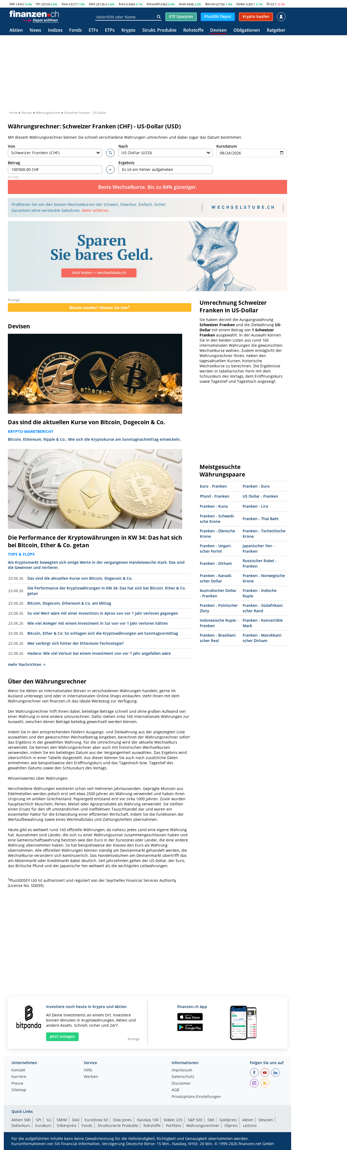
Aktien (16, 30)
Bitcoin (210, 4)
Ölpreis (231, 1125)
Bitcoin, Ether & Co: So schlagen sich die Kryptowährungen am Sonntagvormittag (102, 633)
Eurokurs (43, 1125)
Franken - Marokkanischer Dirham (262, 638)
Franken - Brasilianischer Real (218, 638)
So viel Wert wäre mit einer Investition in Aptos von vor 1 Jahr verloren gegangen (102, 613)
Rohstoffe (193, 30)
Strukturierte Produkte (118, 1125)
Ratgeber (276, 30)
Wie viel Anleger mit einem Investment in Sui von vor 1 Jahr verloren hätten (97, 623)
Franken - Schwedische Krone (217, 518)
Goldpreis (228, 1119)
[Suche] (159, 17)
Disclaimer (181, 1083)
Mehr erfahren (95, 210)
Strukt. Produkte (159, 30)
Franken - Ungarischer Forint (216, 548)
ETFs (93, 30)
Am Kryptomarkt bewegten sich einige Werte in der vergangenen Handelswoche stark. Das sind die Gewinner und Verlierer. (96, 565)
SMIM (62, 1119)
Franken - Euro (256, 486)
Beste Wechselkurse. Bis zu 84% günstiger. (147, 187)
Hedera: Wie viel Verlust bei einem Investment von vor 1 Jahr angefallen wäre (99, 653)
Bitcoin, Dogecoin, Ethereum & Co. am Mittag (69, 603)
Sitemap (18, 1090)
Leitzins (250, 1125)
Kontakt (18, 1070)
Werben (91, 1077)
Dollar (240, 4)
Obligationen (246, 30)
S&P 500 (195, 1119)
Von (11, 146)
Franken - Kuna (214, 506)
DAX (92, 4)
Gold (182, 4)
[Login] (281, 16)
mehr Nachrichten (24, 664)
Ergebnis (126, 162)
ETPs (110, 30)
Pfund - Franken (214, 496)
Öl (268, 4)
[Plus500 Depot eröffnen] (40, 20)
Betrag (14, 162)
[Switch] (110, 153)
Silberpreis (66, 1125)
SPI (38, 4)
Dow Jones (122, 1119)
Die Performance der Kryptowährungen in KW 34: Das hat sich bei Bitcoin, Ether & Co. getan (95, 541)
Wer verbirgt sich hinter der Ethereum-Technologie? (75, 643)
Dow (65, 4)
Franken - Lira (255, 506)
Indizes (55, 30)
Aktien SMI (21, 1119)
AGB (175, 1090)
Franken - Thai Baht (261, 518)
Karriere (18, 1077)
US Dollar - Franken (260, 496)
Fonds (75, 30)
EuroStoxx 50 (96, 1119)
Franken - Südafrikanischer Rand (263, 608)
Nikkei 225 (173, 1119)
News (35, 30)
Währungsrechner (202, 1125)
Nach (123, 146)
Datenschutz (183, 1077)
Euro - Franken (213, 486)
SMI (12, 4)
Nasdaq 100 (148, 1119)
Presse (17, 1083)
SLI (49, 1119)
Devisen (218, 30)
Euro (122, 4)
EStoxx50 (153, 4)
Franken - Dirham (216, 563)
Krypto (128, 30)
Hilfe (88, 1070)
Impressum (182, 1070)
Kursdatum (226, 146)
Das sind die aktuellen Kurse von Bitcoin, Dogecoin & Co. (86, 422)
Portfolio (173, 1125)
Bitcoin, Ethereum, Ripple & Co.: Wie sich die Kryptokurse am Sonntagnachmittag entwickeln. (94, 439)
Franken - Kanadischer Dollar (216, 578)
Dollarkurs (20, 1125)
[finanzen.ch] (34, 14)
